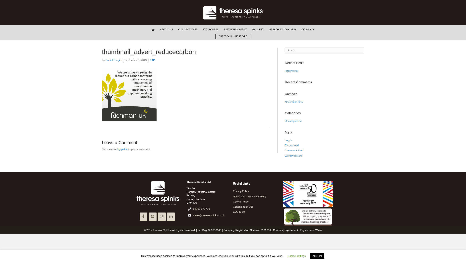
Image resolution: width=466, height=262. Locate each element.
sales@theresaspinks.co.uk (209, 215)
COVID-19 (239, 211)
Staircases (210, 29)
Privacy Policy (241, 191)
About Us (166, 29)
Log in (288, 140)
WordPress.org (293, 155)
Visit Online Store (233, 36)
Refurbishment (235, 29)
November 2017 (294, 101)
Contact (307, 29)
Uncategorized (293, 121)
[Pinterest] (152, 217)
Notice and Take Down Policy (249, 196)
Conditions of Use (243, 206)
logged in (122, 149)
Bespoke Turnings (282, 29)
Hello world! (291, 70)
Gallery (258, 29)
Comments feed (294, 150)
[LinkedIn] (171, 217)
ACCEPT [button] (317, 256)
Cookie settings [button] (296, 255)
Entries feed (292, 145)
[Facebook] (143, 217)
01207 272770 (201, 208)
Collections (188, 29)
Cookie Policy (240, 201)
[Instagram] (162, 217)
